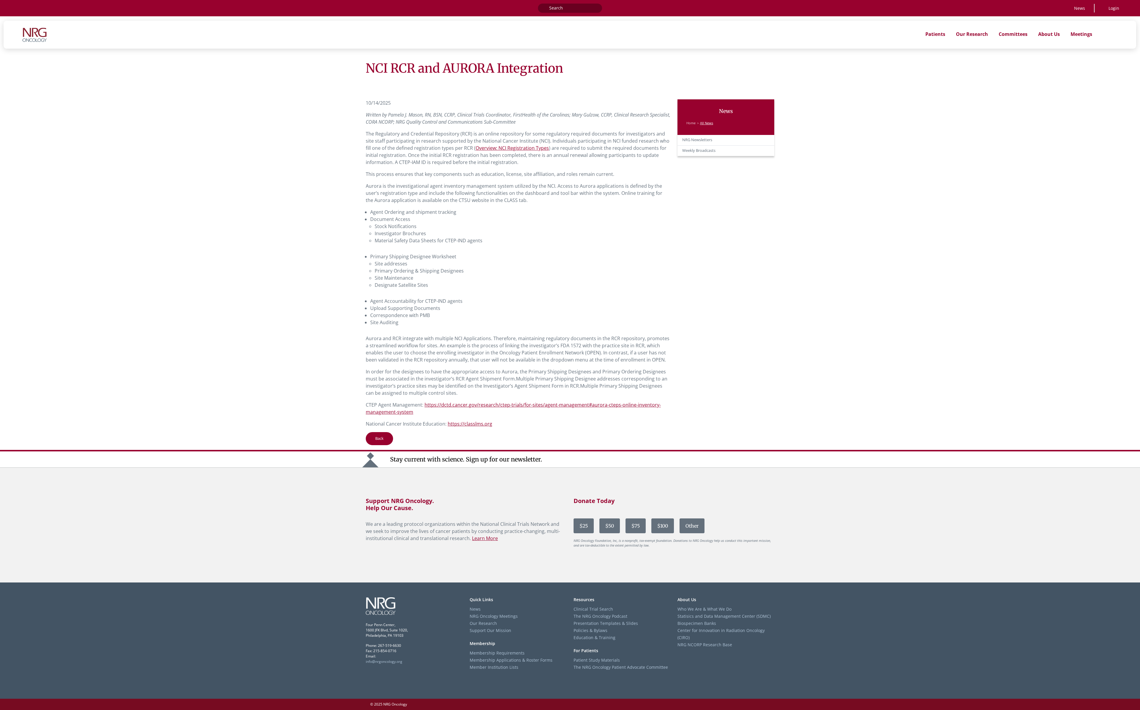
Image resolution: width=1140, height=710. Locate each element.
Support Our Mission (490, 630)
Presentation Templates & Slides (606, 623)
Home (691, 123)
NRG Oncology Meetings (494, 616)
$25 (584, 526)
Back (379, 438)
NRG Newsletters (697, 139)
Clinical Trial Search (593, 609)
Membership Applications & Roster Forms (511, 660)
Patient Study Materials (597, 660)
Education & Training (594, 637)
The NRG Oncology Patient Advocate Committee (621, 667)
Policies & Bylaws (590, 630)
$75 (635, 526)
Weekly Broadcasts (698, 150)
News (1079, 8)
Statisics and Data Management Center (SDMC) (724, 616)
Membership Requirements (497, 653)
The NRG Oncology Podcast (600, 616)
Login (1114, 8)
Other (692, 526)
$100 (662, 526)
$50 (609, 526)
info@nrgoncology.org (384, 661)
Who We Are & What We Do (704, 609)
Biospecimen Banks (696, 623)
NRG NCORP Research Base (704, 644)
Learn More (485, 538)
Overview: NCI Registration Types (512, 148)
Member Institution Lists (494, 667)
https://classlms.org (470, 424)
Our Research (483, 623)
